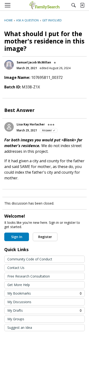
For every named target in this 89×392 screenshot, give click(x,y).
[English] (44, 5)
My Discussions (19, 302)
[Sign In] (82, 5)
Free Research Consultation (28, 276)
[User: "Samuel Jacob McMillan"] (9, 65)
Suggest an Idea (19, 327)
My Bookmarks (44, 293)
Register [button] (45, 236)
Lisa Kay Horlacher (31, 124)
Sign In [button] (16, 236)
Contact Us (15, 267)
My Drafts (44, 310)
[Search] (73, 5)
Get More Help (18, 284)
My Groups (15, 319)
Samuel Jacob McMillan (34, 62)
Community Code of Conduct (29, 259)
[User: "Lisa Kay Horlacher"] (9, 127)
